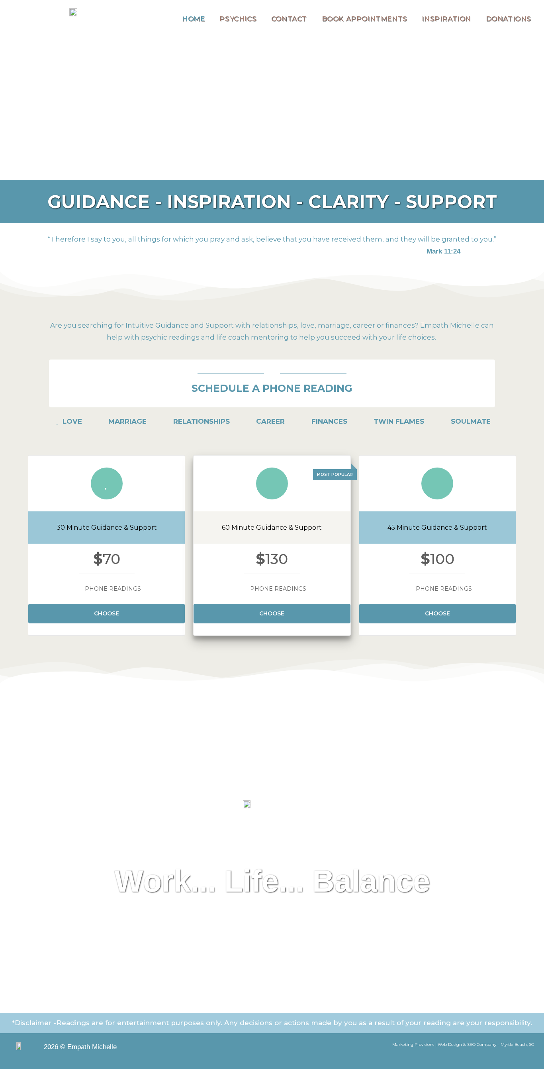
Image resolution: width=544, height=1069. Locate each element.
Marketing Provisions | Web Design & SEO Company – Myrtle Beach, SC (463, 1044)
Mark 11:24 (443, 251)
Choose (106, 613)
